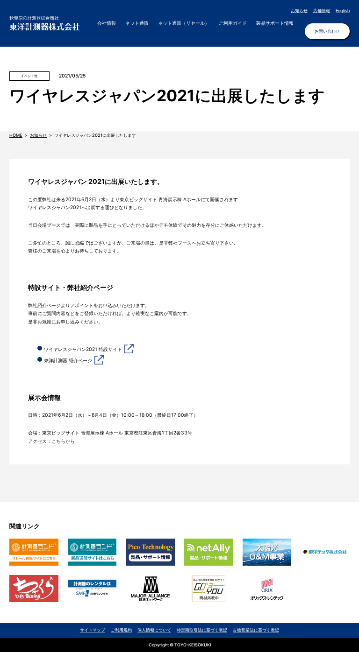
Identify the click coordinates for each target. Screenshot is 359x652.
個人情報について (154, 629)
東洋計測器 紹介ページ (68, 361)
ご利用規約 (121, 629)
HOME (15, 135)
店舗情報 (321, 10)
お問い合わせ (327, 31)
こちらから (63, 441)
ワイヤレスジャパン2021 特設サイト (83, 349)
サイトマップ (92, 629)
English (343, 10)
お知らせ (299, 10)
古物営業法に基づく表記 (256, 629)
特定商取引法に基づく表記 (202, 629)
